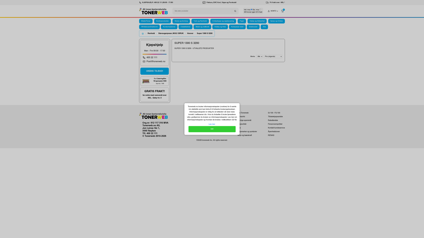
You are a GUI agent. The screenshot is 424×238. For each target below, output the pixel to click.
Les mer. (212, 124)
